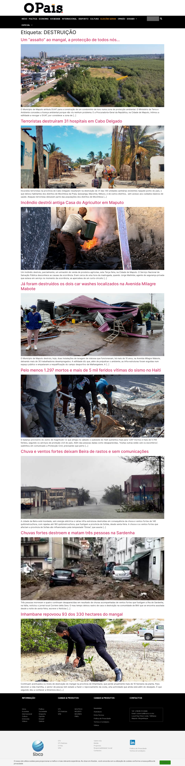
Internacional (69, 19)
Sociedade (55, 19)
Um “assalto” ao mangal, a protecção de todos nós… (70, 39)
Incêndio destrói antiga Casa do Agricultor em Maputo (72, 202)
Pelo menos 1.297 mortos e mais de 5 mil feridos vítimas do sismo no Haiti (91, 370)
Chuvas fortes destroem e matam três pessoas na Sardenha (78, 532)
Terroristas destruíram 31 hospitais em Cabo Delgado (71, 121)
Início (24, 19)
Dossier (131, 19)
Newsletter (98, 708)
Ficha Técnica (99, 715)
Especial (26, 25)
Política (33, 19)
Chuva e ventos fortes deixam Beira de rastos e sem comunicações (85, 451)
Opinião (121, 19)
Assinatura (98, 712)
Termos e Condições (101, 722)
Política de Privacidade (102, 718)
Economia (43, 19)
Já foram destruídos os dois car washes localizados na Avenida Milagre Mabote (88, 286)
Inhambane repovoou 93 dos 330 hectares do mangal (72, 614)
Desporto (83, 19)
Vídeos (96, 725)
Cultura (94, 19)
